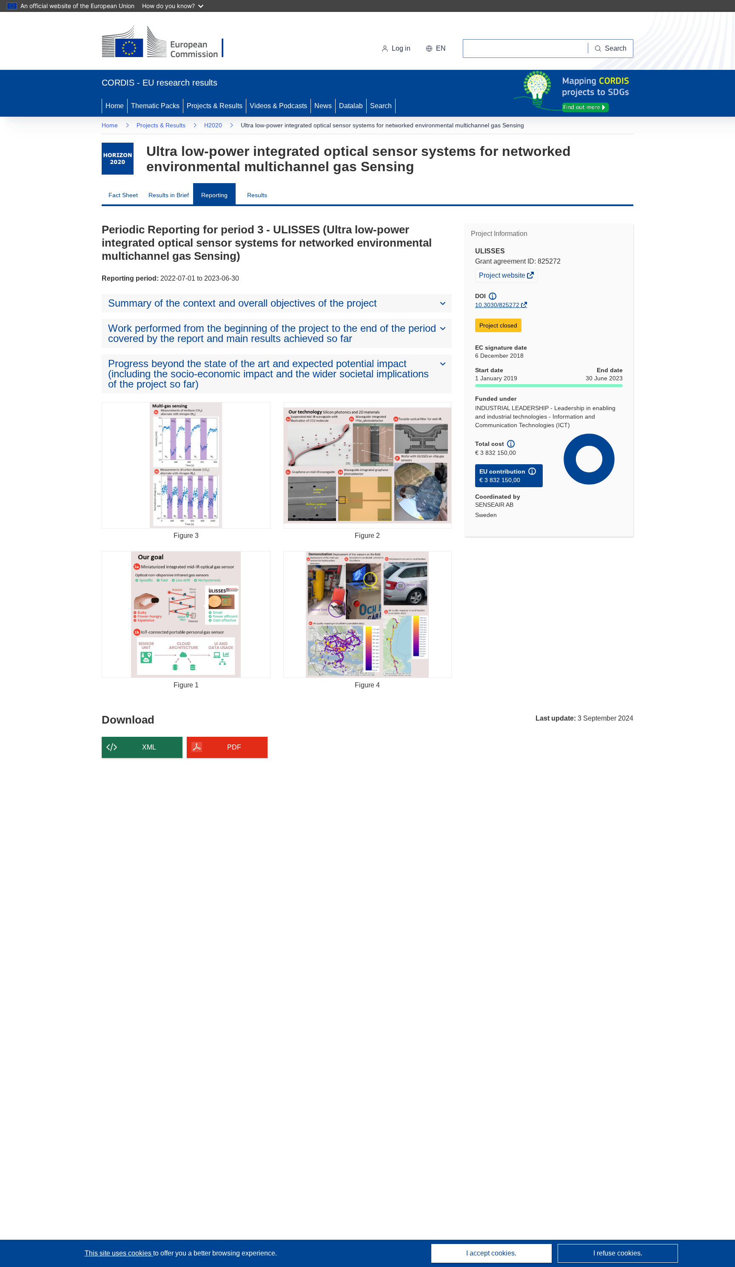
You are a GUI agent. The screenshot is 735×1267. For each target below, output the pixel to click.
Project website (503, 276)
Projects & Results (214, 105)
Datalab (351, 105)
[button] (436, 48)
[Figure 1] (186, 614)
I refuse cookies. (617, 1253)
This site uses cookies (119, 1253)
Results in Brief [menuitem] (168, 195)
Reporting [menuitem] (214, 195)
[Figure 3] (186, 465)
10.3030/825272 (497, 305)
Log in (401, 48)
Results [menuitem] (257, 195)
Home (114, 105)
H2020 (213, 125)
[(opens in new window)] (170, 43)
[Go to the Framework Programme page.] (118, 159)
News (323, 105)
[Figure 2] (367, 465)
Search (381, 105)
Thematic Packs (155, 105)
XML (149, 747)
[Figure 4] (367, 614)
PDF (234, 747)
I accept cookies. (491, 1253)
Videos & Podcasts (278, 105)
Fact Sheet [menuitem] (123, 195)
